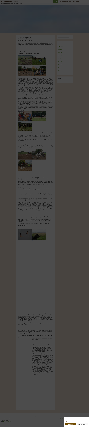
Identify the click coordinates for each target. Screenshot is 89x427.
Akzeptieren (70, 424)
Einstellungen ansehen (82, 424)
